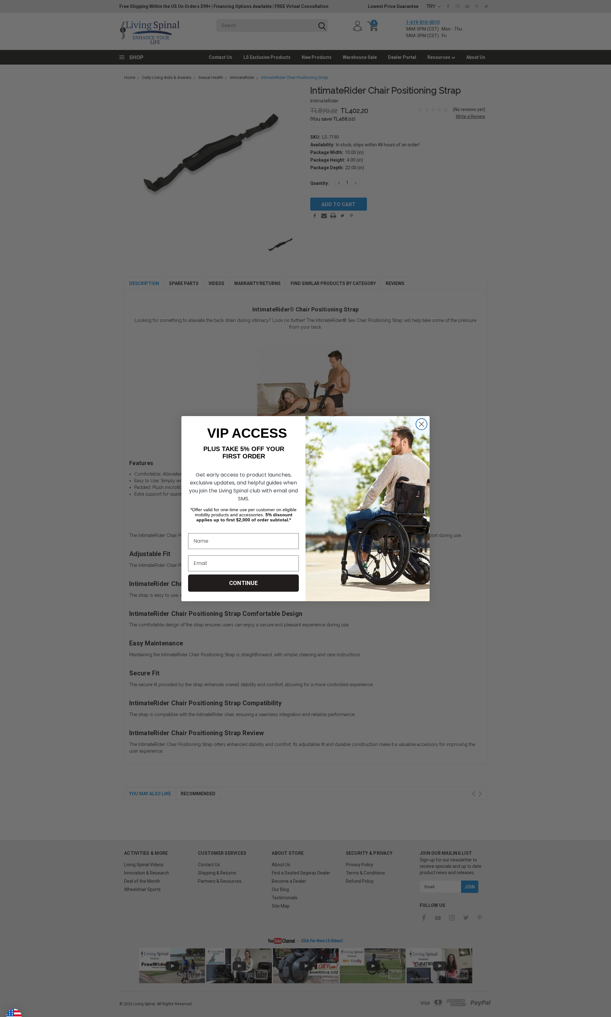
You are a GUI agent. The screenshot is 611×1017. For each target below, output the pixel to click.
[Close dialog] (421, 424)
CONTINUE (243, 583)
